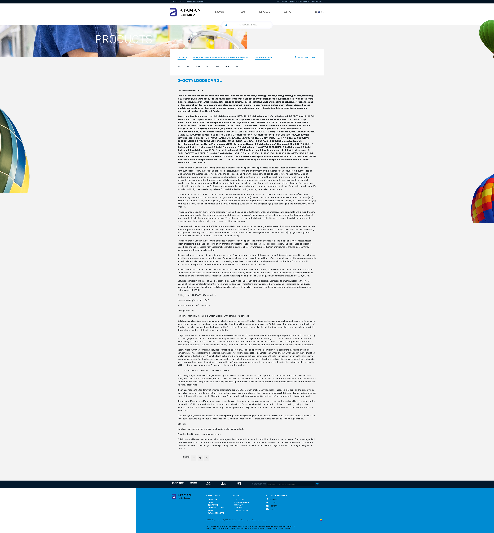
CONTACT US (239, 500)
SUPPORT (238, 508)
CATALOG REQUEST (216, 513)
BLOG (210, 510)
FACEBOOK (273, 499)
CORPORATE (264, 12)
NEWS (242, 12)
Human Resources (316, 2)
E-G (198, 66)
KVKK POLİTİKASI (241, 510)
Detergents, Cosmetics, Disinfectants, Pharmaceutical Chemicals (220, 57)
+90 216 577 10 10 (178, 2)
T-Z (236, 66)
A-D (188, 66)
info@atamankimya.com (194, 2)
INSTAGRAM (274, 506)
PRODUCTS (182, 57)
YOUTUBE (273, 509)
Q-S (227, 66)
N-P (217, 66)
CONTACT (288, 12)
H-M (207, 66)
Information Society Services (299, 2)
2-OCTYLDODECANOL (263, 57)
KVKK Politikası (282, 2)
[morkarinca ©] (321, 520)
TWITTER (273, 503)
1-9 (179, 66)
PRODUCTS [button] (219, 12)
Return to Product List (307, 57)
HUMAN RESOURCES (216, 508)
